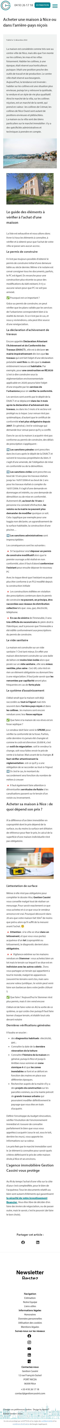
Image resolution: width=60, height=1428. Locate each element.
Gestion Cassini (30, 1371)
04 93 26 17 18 (23, 5)
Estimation (42, 5)
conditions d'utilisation (21, 1424)
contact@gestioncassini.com (30, 1393)
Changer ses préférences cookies (17, 1409)
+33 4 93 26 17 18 (30, 1389)
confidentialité (46, 1421)
